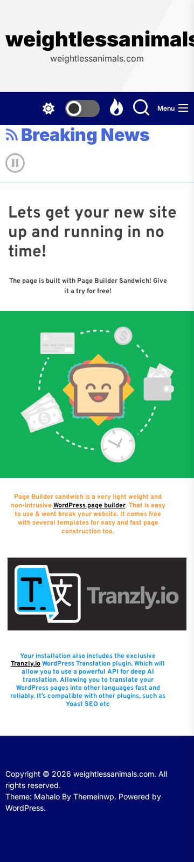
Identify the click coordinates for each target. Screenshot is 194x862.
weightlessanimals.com (97, 39)
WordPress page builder (89, 505)
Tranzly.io (25, 664)
